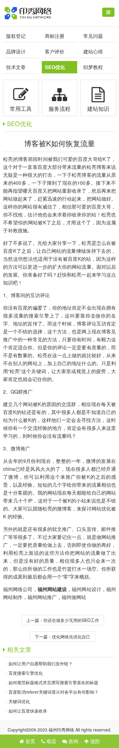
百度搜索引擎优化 (26, 673)
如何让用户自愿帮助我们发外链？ (41, 663)
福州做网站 (74, 597)
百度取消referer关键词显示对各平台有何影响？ (54, 692)
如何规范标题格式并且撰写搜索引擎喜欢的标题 (53, 682)
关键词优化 (19, 701)
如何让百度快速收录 (28, 711)
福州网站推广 (42, 597)
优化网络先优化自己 (71, 637)
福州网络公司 (18, 589)
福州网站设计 (86, 589)
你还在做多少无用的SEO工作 (71, 620)
